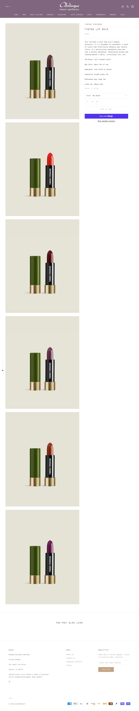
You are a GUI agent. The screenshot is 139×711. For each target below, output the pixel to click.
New (24, 14)
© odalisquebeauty (17, 704)
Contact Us (70, 658)
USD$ (7, 6)
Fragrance (100, 14)
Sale (123, 14)
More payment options (106, 121)
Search (69, 665)
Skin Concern (77, 14)
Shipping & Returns (74, 662)
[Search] (128, 6)
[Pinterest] (97, 88)
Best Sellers (37, 14)
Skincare (62, 14)
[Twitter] (94, 88)
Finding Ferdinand (93, 24)
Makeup (50, 14)
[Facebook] (91, 88)
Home (16, 14)
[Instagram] (9, 681)
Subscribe (106, 669)
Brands (113, 14)
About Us (69, 654)
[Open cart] (133, 6)
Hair (90, 14)
